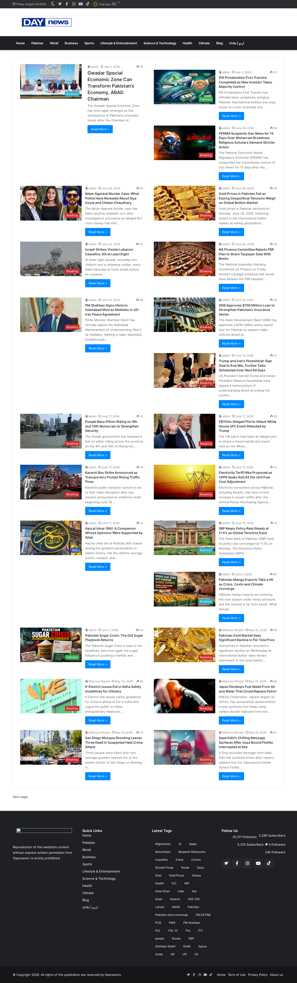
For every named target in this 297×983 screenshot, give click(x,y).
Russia (176, 938)
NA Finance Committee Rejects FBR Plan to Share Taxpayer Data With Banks (246, 253)
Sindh (186, 946)
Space (202, 946)
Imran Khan (162, 891)
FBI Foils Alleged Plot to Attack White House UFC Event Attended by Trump (247, 426)
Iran (194, 891)
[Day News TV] (47, 22)
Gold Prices (176, 875)
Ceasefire (161, 859)
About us (276, 975)
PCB (158, 922)
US (196, 954)
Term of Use (237, 975)
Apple (193, 844)
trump (159, 954)
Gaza (200, 867)
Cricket (196, 859)
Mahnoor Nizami (233, 630)
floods (185, 867)
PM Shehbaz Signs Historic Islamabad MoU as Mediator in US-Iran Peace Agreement (112, 309)
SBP (191, 938)
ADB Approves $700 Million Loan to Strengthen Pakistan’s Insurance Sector (247, 309)
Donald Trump (164, 867)
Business (71, 43)
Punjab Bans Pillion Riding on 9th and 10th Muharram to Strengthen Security (112, 426)
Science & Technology (160, 43)
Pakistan (37, 43)
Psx (188, 930)
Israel (158, 899)
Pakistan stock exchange (171, 915)
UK (172, 954)
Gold (158, 875)
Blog (219, 43)
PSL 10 (173, 930)
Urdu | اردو (236, 43)
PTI (200, 930)
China (179, 859)
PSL (158, 930)
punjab (159, 938)
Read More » (100, 129)
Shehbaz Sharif (165, 946)
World (54, 43)
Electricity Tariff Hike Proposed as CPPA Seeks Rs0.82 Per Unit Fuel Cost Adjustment (245, 477)
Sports (89, 43)
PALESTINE (203, 915)
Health (187, 43)
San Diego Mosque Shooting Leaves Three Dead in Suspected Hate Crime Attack (114, 742)
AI (180, 844)
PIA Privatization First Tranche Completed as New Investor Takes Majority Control (245, 82)
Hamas (196, 875)
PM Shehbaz (191, 922)
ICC (174, 883)
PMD (172, 922)
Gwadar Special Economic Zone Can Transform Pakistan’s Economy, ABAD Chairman (110, 86)
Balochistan (163, 851)
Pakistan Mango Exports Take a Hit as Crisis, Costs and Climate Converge (246, 584)
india (181, 891)
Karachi (175, 899)
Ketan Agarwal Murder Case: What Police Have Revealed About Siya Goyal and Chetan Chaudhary (112, 198)
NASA (176, 907)
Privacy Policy (258, 975)
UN (184, 954)
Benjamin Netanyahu (192, 851)
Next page (20, 797)
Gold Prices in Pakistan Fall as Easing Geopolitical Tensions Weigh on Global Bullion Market (247, 198)
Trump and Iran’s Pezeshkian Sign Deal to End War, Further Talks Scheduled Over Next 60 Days (245, 365)
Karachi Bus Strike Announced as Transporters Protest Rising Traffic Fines (112, 477)
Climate (204, 43)
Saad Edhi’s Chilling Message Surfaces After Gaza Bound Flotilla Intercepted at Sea (246, 742)
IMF (186, 883)
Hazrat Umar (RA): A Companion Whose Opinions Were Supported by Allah (114, 532)
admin (95, 66)
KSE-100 (194, 899)
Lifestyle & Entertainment (118, 43)
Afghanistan (163, 844)
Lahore (159, 907)
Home (20, 43)
